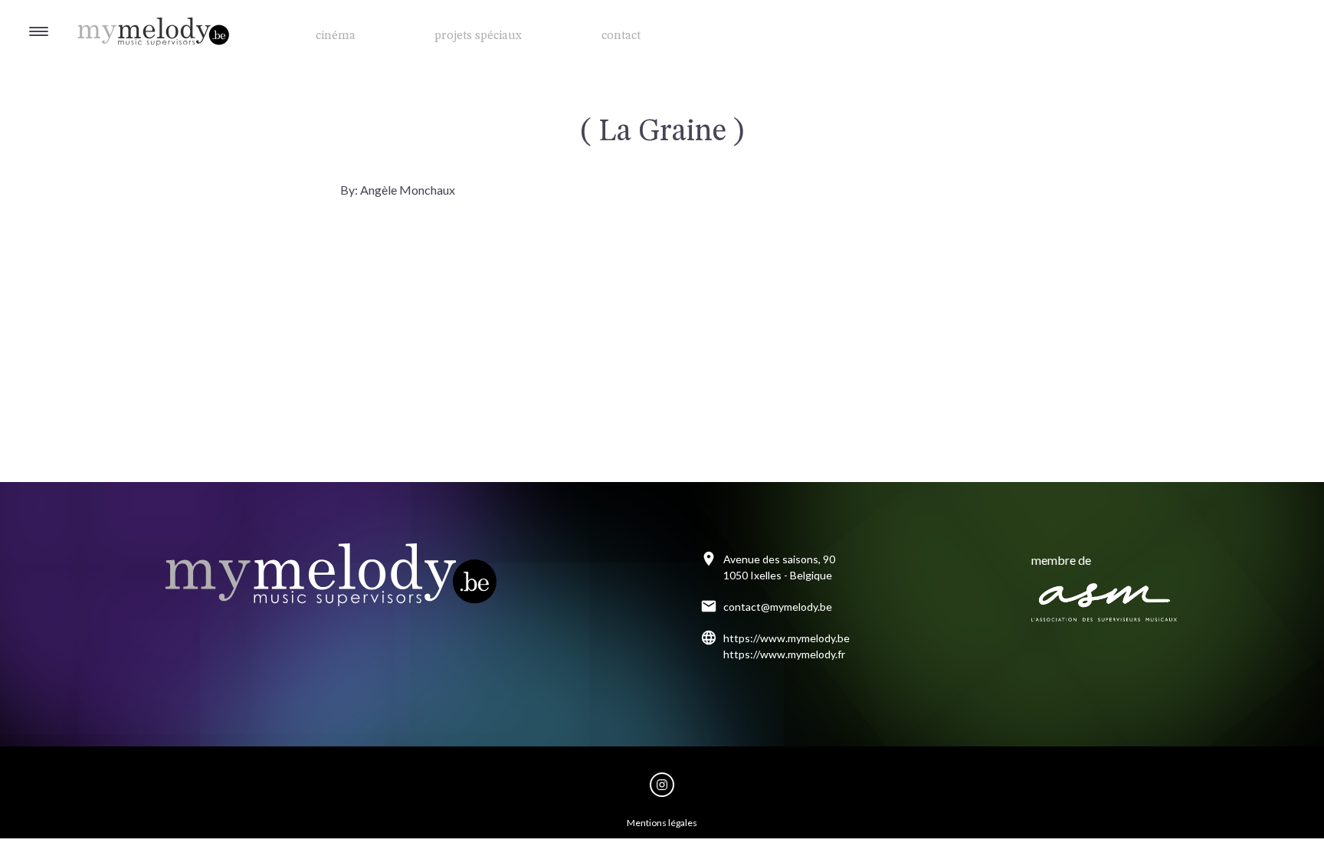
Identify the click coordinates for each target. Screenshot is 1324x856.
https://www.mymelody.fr (784, 654)
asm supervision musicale (1104, 602)
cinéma (336, 36)
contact (621, 36)
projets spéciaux (478, 36)
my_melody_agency (662, 784)
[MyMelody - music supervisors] (115, 15)
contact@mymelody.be (777, 606)
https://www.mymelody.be (786, 637)
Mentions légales (662, 822)
